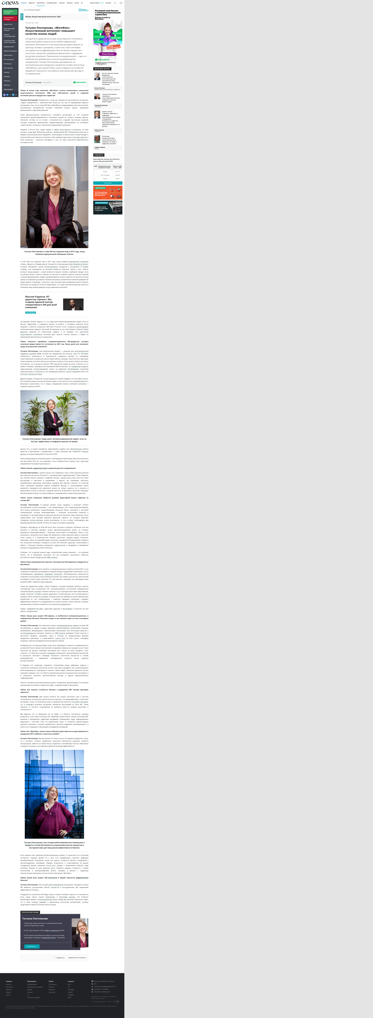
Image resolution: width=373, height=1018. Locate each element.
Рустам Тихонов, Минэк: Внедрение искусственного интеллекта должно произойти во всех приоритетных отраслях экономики (110, 78)
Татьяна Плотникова (31, 439)
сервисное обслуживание (68, 369)
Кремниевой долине (49, 938)
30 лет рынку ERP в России (9, 29)
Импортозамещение (10, 51)
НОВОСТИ (31, 3)
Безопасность (8, 55)
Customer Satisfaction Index (31, 374)
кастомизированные (28, 633)
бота (47, 523)
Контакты (52, 992)
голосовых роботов (79, 137)
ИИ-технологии (51, 878)
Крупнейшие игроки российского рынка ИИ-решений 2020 (106, 160)
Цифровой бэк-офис (35, 609)
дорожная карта (40, 468)
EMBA (47, 930)
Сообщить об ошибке (101, 989)
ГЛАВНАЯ (23, 3)
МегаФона (33, 527)
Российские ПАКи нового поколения (9, 41)
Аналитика (41, 3)
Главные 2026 (9, 35)
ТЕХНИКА (70, 3)
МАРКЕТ (62, 3)
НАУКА (77, 3)
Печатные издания (33, 997)
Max (69, 984)
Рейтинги (7, 85)
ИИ (49, 93)
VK (69, 987)
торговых (37, 591)
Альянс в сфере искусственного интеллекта (63, 130)
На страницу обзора (32, 10)
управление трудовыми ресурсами (48, 574)
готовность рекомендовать (77, 327)
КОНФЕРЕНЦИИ (52, 3)
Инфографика (8, 89)
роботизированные (55, 885)
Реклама (51, 987)
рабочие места (49, 868)
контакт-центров (36, 520)
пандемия (51, 653)
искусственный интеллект (78, 264)
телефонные (76, 366)
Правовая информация (102, 992)
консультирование (41, 369)
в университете (54, 930)
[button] (115, 3)
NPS (48, 327)
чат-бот (85, 379)
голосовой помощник (79, 702)
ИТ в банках (7, 64)
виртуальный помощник (78, 262)
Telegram (71, 995)
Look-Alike (44, 597)
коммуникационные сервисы (68, 625)
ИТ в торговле (8, 68)
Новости (8, 984)
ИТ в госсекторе (9, 59)
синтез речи (60, 638)
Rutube (70, 992)
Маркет (29, 990)
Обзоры (8, 992)
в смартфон (29, 704)
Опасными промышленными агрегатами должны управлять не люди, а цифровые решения (109, 140)
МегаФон (34, 731)
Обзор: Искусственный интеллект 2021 (43, 16)
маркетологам (59, 545)
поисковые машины (67, 897)
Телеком (6, 72)
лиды (73, 719)
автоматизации (76, 449)
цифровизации (82, 878)
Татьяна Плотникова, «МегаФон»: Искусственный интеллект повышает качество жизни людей (111, 98)
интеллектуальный (45, 899)
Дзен (69, 997)
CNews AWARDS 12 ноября (9, 18)
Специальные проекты (35, 987)
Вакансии (52, 990)
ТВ (81, 3)
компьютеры (50, 897)
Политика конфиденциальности (105, 986)
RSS (95, 984)
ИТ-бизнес (7, 81)
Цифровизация (9, 47)
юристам (71, 543)
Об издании (53, 984)
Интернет (7, 76)
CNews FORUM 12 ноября (8, 12)
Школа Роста (8, 24)
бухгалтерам (67, 609)
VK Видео (71, 990)
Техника (30, 992)
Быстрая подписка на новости (104, 981)
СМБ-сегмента (52, 557)
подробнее (31, 946)
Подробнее (108, 183)
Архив (8, 995)
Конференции (32, 984)
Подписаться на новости (77, 958)
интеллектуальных (51, 267)
